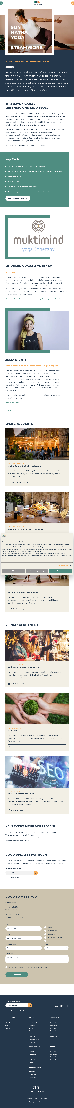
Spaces (31, 1018)
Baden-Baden (54, 1031)
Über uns (8, 1022)
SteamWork (33, 1022)
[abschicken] (36, 873)
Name (9, 924)
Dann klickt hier (12, 402)
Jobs (6, 1025)
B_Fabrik (32, 1028)
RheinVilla (32, 1042)
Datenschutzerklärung (14, 877)
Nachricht (10, 953)
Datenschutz (43, 1098)
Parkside (32, 1025)
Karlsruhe (53, 1022)
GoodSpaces (10, 1018)
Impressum (30, 1098)
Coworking (54, 1018)
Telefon (9, 934)
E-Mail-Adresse (11, 944)
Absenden (16, 975)
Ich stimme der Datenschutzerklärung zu (18, 1010)
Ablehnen (13, 571)
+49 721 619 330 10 (12, 914)
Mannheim (53, 1028)
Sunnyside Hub (34, 1031)
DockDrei (32, 1037)
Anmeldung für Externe (18, 198)
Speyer (52, 1034)
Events (7, 1028)
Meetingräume (34, 1047)
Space (48, 944)
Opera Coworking (34, 1039)
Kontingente (54, 1037)
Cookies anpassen (62, 565)
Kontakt (7, 1031)
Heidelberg (53, 1025)
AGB (36, 1098)
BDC (30, 1034)
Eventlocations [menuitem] (35, 1067)
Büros (52, 1047)
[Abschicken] (30, 1005)
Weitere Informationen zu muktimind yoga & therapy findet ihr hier (33, 299)
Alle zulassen (60, 571)
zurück (10, 410)
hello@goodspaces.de (14, 917)
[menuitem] (15, 1018)
